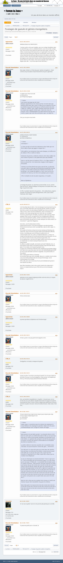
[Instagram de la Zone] (6, 53)
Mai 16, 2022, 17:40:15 (24, 522)
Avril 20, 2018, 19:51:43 (25, 358)
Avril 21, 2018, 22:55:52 (25, 396)
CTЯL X (8, 204)
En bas (6, 37)
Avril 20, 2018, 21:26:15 (25, 373)
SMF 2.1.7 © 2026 (6, 561)
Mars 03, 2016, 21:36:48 (25, 91)
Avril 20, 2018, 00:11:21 (25, 204)
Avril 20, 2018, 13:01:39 (25, 293)
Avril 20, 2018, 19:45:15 (25, 335)
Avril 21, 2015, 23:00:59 (25, 67)
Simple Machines (14, 561)
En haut (7, 545)
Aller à (34, 552)
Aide (53, 561)
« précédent (49, 33)
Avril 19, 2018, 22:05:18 (25, 132)
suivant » (55, 33)
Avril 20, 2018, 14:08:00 (25, 316)
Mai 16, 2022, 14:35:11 (24, 411)
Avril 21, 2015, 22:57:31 (25, 41)
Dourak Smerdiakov (12, 67)
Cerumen (9, 501)
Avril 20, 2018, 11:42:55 (25, 274)
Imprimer (56, 37)
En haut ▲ (57, 561)
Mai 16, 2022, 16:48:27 (24, 501)
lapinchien (9, 42)
